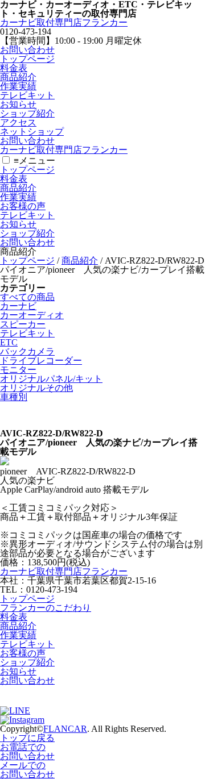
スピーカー (23, 324)
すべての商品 (27, 297)
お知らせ (18, 104)
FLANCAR (65, 729)
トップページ (27, 59)
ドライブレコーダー (41, 360)
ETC (9, 342)
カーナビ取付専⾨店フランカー (64, 22)
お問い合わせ (27, 50)
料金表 (13, 68)
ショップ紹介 (27, 113)
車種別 (13, 397)
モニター (18, 369)
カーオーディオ (32, 315)
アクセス (18, 122)
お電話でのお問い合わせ (27, 751)
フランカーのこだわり (45, 608)
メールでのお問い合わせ (27, 769)
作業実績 (18, 86)
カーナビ (18, 306)
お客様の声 (23, 206)
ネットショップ (32, 131)
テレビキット (27, 95)
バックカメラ (27, 351)
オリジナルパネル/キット (51, 379)
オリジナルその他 (36, 388)
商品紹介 (18, 77)
